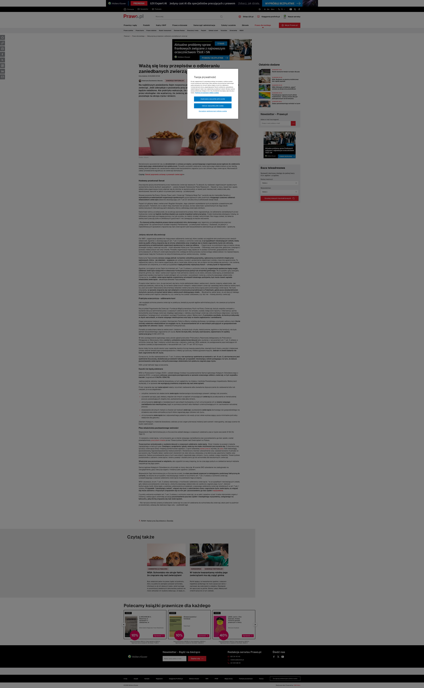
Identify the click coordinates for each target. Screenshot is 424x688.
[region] (212, 94)
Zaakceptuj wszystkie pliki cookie (213, 99)
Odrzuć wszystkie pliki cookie (213, 106)
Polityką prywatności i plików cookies (207, 93)
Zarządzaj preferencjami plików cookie (213, 111)
